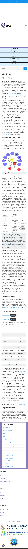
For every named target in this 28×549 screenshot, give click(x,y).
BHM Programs (13, 93)
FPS (8, 134)
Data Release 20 (13, 2)
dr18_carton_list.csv (5, 319)
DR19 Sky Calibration (8, 449)
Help (14, 65)
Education (2, 495)
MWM (14, 53)
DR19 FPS (6, 463)
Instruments (3, 493)
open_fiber (22, 371)
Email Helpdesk (4, 510)
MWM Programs (18, 307)
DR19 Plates (7, 460)
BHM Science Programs (8, 436)
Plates (3, 134)
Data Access (14, 50)
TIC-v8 (5, 244)
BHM (14, 51)
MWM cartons (13, 404)
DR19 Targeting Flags (8, 455)
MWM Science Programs (9, 440)
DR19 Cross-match (7, 430)
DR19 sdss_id (6, 433)
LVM (14, 55)
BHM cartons (22, 404)
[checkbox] (3, 545)
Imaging (14, 56)
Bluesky (2, 515)
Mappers (2, 490)
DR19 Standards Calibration (10, 452)
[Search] (25, 68)
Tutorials (14, 63)
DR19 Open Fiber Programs (9, 446)
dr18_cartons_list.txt (6, 315)
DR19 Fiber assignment (8, 458)
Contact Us (3, 507)
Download (13, 315)
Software (14, 61)
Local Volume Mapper (8, 443)
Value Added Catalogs (5, 481)
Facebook (2, 512)
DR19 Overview (6, 427)
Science (2, 498)
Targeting (14, 60)
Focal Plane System (16, 114)
